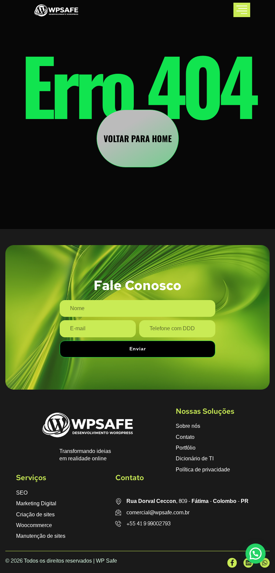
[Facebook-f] (232, 563)
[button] (255, 553)
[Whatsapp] (265, 563)
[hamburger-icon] (241, 10)
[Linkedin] (248, 563)
